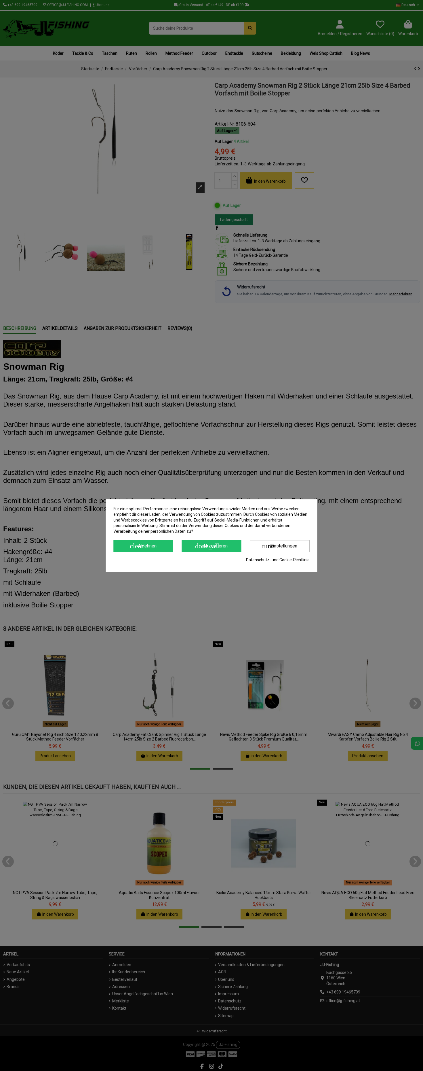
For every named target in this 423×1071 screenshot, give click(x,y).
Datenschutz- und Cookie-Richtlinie (278, 560)
